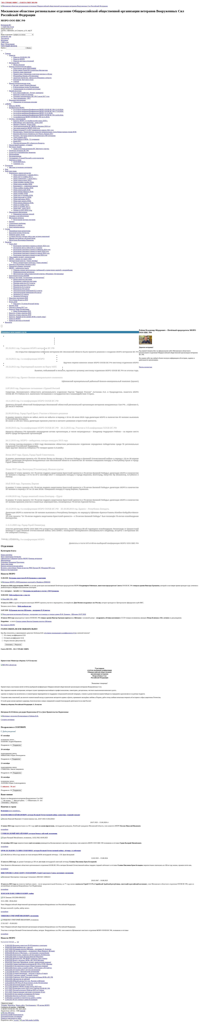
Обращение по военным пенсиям (25, 102)
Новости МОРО (19, 59)
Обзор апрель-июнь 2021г (22, 180)
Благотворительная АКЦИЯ (19, 276)
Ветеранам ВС (6, 25)
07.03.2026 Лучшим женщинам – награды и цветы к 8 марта (26, 973)
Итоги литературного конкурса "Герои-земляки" (30, 262)
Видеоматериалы (15, 156)
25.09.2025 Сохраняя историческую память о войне (23, 998)
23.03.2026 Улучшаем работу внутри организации (22, 970)
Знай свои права (11, 171)
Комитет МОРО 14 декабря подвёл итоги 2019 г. (30, 121)
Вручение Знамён (15, 147)
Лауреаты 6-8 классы (20, 296)
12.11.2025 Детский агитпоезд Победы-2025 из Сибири (24, 990)
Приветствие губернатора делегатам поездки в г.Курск (32, 74)
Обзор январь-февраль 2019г (23, 192)
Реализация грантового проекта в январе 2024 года (31, 246)
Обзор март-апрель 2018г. (22, 201)
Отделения (9, 165)
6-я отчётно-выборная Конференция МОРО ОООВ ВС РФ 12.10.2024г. (38, 109)
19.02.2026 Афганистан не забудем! (17, 979)
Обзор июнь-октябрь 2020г (22, 184)
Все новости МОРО (8, 625)
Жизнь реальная (19, 65)
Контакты (8, 322)
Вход (2, 44)
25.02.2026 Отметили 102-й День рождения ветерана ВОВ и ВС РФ (29, 977)
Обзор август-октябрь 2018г (23, 195)
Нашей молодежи (15, 91)
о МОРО (8, 104)
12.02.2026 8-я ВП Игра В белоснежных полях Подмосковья (26, 983)
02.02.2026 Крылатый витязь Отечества (19, 984)
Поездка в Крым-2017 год (18, 307)
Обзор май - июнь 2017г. (22, 208)
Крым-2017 (17, 141)
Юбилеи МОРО (14, 106)
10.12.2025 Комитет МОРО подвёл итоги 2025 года (23, 986)
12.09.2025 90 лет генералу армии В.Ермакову (21, 999)
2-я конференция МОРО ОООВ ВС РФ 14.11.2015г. (31, 117)
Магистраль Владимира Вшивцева (21, 240)
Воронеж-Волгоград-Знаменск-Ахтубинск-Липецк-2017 (33, 134)
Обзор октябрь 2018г (20, 193)
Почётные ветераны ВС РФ (19, 150)
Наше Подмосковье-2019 (22, 311)
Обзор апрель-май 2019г (21, 190)
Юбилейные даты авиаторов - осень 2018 (27, 122)
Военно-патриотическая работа (20, 66)
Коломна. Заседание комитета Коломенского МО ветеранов (34, 136)
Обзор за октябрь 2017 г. (21, 206)
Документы (5, 38)
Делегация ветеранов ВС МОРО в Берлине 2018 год (31, 126)
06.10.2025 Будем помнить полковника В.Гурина (22, 994)
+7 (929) (7, 27)
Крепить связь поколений (22, 72)
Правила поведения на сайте (11, 1018)
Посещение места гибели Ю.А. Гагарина (27, 248)
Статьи (7, 229)
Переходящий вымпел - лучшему (20, 145)
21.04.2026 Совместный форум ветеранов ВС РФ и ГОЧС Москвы (28, 964)
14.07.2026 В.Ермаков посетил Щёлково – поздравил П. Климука (28, 949)
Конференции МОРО (16, 107)
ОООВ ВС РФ (6, 36)
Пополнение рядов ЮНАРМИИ (24, 68)
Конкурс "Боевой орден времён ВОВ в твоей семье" (27, 317)
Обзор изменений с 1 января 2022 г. (25, 175)
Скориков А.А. (18, 164)
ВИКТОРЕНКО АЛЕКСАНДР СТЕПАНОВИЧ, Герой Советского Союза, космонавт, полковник (37, 873)
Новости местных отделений (23, 61)
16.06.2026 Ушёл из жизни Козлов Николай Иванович (24, 956)
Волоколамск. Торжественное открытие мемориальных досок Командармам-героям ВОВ (44, 132)
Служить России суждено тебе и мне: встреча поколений (29, 236)
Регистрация (9, 44)
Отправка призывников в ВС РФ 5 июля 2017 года (31, 96)
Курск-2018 (13, 302)
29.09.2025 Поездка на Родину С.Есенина (19, 996)
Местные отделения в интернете (20, 167)
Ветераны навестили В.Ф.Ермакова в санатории (27, 578)
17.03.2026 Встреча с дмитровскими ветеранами (22, 971)
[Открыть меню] (1, 33)
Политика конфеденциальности (12, 1014)
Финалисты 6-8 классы (21, 289)
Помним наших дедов (17, 234)
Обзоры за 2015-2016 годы (22, 210)
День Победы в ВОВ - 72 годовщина (26, 139)
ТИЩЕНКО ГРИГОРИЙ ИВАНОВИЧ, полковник (20, 916)
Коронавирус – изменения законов (25, 186)
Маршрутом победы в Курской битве (22, 238)
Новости (12, 55)
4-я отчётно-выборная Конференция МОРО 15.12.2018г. (33, 113)
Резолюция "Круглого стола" (23, 79)
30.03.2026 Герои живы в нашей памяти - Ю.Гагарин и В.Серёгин (28, 968)
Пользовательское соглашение (11, 1016)
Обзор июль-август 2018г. (22, 197)
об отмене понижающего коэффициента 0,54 (60, 633)
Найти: (3, 48)
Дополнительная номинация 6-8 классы (27, 292)
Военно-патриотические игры (19, 83)
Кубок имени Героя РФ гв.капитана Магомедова (30, 70)
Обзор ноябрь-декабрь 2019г (23, 188)
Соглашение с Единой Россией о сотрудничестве (26, 158)
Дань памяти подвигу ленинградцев (22, 257)
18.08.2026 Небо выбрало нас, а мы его (19, 947)
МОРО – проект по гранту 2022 (20, 259)
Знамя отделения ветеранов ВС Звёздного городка (31, 149)
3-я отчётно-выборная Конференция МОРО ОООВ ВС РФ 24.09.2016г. (38, 115)
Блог (6, 169)
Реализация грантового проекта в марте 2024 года (31, 251)
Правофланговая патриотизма (19, 231)
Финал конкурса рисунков (22, 279)
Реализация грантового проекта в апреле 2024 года (31, 253)
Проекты (8, 242)
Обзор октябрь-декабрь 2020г (23, 182)
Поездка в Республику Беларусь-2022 (22, 264)
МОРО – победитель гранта (19, 268)
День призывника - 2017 (22, 98)
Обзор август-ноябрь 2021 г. (23, 177)
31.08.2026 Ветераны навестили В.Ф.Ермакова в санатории (26, 945)
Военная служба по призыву (23, 94)
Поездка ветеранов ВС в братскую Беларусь (28, 143)
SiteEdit (22, 1011)
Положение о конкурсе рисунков (25, 281)
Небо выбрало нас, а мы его (19, 595)
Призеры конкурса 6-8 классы (23, 285)
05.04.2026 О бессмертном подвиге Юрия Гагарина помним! (26, 966)
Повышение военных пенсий (23, 214)
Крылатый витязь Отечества (19, 233)
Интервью (4, 40)
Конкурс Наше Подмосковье (19, 309)
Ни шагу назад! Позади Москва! (24, 85)
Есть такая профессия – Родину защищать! (28, 93)
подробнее (4, 829)
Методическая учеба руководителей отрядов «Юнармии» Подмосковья (38, 274)
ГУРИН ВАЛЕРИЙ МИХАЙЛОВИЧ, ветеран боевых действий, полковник (29, 833)
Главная (8, 53)
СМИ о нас (5, 42)
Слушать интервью (7, 719)
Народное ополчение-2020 (18, 298)
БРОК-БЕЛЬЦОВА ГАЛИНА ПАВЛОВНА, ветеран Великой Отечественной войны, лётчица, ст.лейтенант (41, 850)
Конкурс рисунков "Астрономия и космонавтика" (26, 277)
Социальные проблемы (17, 223)
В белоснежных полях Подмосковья (26, 87)
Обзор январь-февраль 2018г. (23, 203)
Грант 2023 (13, 244)
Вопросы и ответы (15, 225)
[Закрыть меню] (1, 326)
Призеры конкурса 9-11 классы (24, 283)
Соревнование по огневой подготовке (26, 89)
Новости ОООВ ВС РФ (21, 57)
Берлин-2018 (13, 305)
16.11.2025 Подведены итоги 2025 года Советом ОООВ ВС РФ (27, 988)
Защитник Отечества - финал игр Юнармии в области (32, 78)
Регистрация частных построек (24, 220)
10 (13, 942)
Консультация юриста (16, 227)
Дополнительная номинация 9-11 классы (27, 290)
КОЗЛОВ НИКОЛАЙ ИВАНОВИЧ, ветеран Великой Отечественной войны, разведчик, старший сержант (40, 815)
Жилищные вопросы (16, 218)
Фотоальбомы (14, 154)
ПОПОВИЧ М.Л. (19, 162)
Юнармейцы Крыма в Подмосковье (25, 76)
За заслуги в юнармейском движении (22, 152)
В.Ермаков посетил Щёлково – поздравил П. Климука (29, 610)
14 (18, 942)
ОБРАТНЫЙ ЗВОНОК (9, 46)
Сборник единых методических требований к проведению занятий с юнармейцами (43, 270)
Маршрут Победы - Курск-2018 (24, 124)
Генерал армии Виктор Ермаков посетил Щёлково (34, 621)
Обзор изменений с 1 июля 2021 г (25, 178)
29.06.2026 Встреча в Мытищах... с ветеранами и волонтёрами (27, 953)
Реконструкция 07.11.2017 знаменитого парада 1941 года (33, 130)
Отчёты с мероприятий (17, 119)
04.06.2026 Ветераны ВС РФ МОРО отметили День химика (26, 958)
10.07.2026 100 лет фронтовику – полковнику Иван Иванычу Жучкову (30, 951)
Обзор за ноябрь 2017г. (21, 205)
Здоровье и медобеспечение (19, 216)
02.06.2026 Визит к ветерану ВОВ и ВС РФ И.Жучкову (24, 960)
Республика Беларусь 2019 (18, 300)
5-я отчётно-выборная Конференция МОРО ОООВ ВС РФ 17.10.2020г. (38, 111)
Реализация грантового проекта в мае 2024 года (30, 255)
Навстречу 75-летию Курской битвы (26, 304)
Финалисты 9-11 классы (21, 287)
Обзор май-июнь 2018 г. (21, 199)
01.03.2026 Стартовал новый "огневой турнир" (21, 975)
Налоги (11, 221)
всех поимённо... (11, 811)
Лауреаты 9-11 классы (21, 294)
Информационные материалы (23, 272)
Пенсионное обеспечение (18, 212)
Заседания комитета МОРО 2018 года (26, 128)
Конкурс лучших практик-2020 (20, 313)
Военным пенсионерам (17, 100)
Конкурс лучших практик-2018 (20, 315)
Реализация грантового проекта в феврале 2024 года (31, 249)
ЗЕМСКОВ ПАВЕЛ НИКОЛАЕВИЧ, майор (17, 893)
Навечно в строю (15, 160)
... (15, 942)
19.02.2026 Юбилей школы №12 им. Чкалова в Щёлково (25, 981)
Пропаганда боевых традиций (19, 266)
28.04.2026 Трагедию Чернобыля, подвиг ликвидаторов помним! (28, 962)
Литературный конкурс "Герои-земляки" (23, 261)
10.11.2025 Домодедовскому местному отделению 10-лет (25, 992)
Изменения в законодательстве (20, 173)
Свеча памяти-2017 (20, 137)
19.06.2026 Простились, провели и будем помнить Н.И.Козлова (27, 955)
